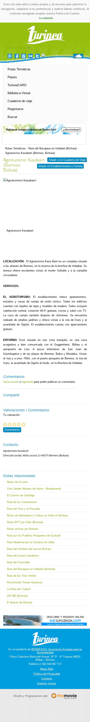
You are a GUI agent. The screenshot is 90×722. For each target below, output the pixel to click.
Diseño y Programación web (31, 696)
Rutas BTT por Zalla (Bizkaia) (25, 522)
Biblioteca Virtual (19, 93)
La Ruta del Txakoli (18, 589)
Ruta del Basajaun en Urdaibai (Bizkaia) (52, 148)
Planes (12, 77)
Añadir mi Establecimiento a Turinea (60, 166)
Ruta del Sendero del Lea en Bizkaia (29, 548)
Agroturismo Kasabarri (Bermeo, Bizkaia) (30, 153)
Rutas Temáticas (19, 69)
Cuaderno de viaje (20, 101)
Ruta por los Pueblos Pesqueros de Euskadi (33, 535)
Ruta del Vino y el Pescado (23, 508)
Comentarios (12, 429)
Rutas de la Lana (17, 482)
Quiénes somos (46, 683)
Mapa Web (46, 669)
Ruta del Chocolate (18, 562)
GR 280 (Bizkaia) (17, 595)
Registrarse (15, 109)
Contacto (46, 678)
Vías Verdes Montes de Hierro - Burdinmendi (34, 488)
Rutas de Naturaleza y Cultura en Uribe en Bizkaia (37, 515)
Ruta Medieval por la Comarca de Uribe (30, 542)
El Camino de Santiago (21, 495)
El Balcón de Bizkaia (19, 602)
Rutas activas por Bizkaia (22, 528)
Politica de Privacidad (46, 673)
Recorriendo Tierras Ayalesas (24, 582)
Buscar (12, 117)
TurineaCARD (17, 85)
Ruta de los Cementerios (22, 502)
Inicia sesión (10, 381)
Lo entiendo (46, 18)
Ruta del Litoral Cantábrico (23, 555)
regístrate (27, 381)
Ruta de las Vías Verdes (21, 575)
